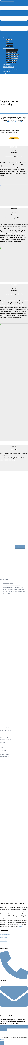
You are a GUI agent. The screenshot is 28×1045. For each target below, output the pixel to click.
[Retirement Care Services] (7, 1)
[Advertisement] (14, 490)
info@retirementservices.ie (6, 1012)
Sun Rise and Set (4, 756)
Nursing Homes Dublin (12, 50)
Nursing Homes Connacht (12, 54)
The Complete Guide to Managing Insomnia (14, 589)
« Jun (1, 747)
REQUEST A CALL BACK (14, 121)
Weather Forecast (4, 754)
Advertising (9, 39)
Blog (7, 41)
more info (21, 926)
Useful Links (9, 43)
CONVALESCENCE (8, 67)
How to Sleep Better (8, 583)
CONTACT (6, 73)
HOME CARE (7, 65)
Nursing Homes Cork (11, 52)
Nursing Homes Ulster (11, 60)
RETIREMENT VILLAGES (10, 69)
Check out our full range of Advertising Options (14, 1028)
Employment (9, 46)
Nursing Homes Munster (12, 58)
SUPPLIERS (6, 71)
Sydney (2, 1039)
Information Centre (11, 62)
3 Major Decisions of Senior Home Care (13, 587)
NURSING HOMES (8, 48)
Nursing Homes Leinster (12, 56)
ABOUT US (6, 37)
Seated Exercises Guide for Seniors (11, 585)
